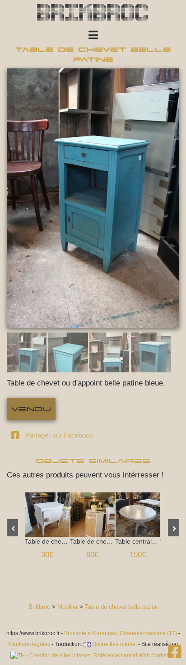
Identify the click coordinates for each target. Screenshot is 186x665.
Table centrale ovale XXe (138, 514)
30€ (47, 554)
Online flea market (114, 644)
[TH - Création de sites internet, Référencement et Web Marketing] (93, 655)
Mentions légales (29, 644)
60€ (92, 554)
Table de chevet (47, 514)
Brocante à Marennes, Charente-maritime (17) (120, 633)
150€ (138, 554)
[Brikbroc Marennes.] (174, 655)
